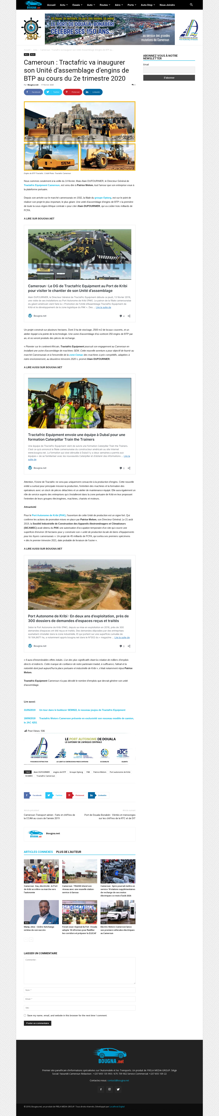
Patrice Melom (99, 772)
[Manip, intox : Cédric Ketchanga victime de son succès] (41, 912)
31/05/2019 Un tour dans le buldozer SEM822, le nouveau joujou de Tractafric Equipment (74, 710)
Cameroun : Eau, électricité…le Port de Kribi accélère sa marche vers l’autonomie (40, 889)
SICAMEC (29, 776)
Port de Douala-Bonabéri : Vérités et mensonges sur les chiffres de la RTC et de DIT (109, 817)
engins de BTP (59, 772)
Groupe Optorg (76, 772)
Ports (131, 5)
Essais (76, 5)
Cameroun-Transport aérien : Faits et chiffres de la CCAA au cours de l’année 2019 (49, 817)
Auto (90, 5)
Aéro (117, 5)
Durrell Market (59, 1109)
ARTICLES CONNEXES (38, 852)
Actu (62, 5)
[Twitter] (118, 1089)
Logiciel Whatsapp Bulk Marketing (129, 1109)
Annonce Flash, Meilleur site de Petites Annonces (90, 1109)
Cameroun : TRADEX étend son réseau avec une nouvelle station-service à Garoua (78, 889)
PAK (88, 772)
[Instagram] (109, 1089)
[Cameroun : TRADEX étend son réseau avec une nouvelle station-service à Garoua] (79, 871)
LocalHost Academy (42, 1109)
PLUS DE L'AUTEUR (68, 852)
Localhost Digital (117, 1106)
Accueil (51, 5)
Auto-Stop (146, 5)
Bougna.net (33, 85)
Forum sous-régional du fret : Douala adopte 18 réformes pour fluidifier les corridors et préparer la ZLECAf (79, 930)
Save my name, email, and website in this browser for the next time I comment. (67, 1015)
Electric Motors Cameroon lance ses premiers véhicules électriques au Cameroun (118, 930)
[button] (191, 5)
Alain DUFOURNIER (42, 772)
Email (146, 64)
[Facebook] (101, 1089)
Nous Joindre (167, 5)
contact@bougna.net (118, 1080)
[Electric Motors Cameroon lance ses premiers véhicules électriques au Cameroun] (118, 912)
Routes (104, 5)
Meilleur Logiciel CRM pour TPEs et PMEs (164, 1109)
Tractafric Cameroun (45, 776)
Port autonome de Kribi (120, 772)
